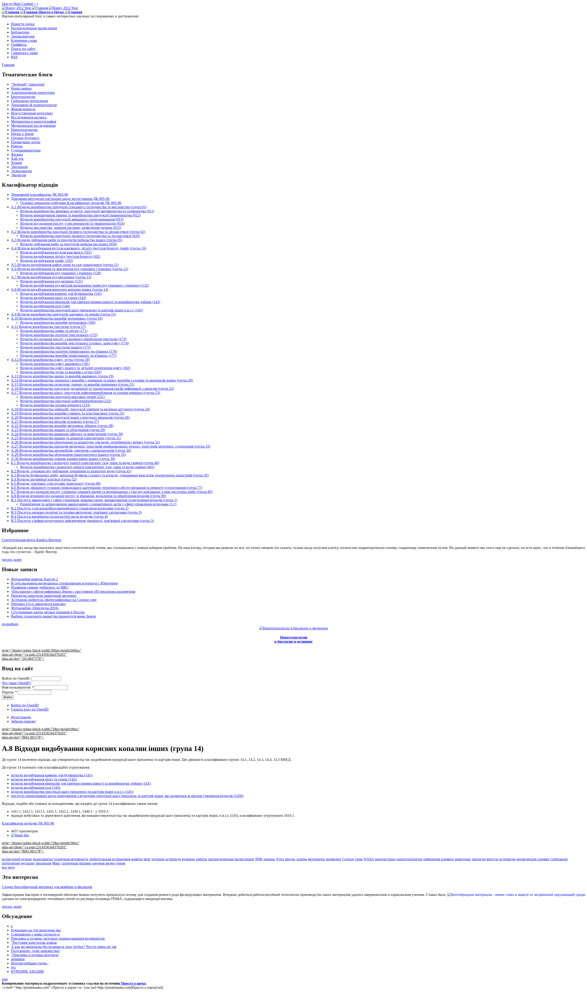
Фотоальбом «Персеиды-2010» (35, 608)
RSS (14, 57)
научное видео (103, 863)
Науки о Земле (22, 134)
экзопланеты (43, 859)
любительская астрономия (109, 859)
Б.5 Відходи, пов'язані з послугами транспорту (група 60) (56, 483)
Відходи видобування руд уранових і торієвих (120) (60, 273)
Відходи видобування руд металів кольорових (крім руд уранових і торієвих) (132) (84, 285)
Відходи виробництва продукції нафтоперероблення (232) (65, 401)
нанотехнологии (409, 859)
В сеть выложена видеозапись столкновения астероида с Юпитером (64, 583)
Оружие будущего (25, 138)
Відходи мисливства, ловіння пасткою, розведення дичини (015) (70, 228)
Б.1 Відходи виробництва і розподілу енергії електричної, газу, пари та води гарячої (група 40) (85, 463)
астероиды (507, 859)
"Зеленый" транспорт (28, 84)
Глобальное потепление (29, 101)
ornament (18, 959)
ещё (5, 979)
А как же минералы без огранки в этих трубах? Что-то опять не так (63, 947)
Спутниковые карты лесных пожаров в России (48, 612)
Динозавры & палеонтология (34, 105)
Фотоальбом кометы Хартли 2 (34, 579)
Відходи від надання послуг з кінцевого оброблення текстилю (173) (73, 339)
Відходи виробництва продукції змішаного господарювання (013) (71, 219)
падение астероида (166, 859)
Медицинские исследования (33, 125)
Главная (8, 65)
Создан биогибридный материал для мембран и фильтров (47, 887)
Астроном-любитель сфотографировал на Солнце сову (54, 600)
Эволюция (19, 167)
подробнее (10, 624)
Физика (17, 154)
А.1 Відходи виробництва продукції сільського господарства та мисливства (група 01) (79, 207)
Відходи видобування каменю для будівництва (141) (61, 294)
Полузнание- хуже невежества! (35, 951)
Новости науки (23, 24)
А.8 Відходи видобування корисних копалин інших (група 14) (59, 289)
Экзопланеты (21, 171)
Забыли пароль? (23, 721)
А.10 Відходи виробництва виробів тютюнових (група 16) (56, 318)
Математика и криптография (33, 121)
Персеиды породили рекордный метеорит (44, 596)
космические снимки (533, 859)
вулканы (188, 859)
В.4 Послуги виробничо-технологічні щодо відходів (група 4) (59, 516)
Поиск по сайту (23, 49)
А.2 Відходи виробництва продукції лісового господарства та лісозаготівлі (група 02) (78, 232)
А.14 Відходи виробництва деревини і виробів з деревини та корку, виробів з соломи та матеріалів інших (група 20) (102, 380)
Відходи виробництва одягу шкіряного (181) (55, 364)
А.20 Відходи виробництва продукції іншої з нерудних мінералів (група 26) (70, 417)
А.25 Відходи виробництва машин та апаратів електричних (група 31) (66, 438)
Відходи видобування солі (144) (45, 306)
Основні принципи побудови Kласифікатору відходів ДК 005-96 (70, 203)
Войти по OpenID (25, 705)
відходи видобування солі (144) (35, 787)
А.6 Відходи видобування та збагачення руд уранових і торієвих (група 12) (69, 269)
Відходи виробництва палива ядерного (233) (55, 405)
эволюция (43, 863)
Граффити (19, 45)
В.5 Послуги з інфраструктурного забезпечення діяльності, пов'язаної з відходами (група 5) (82, 521)
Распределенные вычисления (34, 28)
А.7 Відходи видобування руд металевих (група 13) (51, 277)
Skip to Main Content (17, 4)
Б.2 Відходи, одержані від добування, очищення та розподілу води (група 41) (71, 471)
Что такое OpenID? (16, 683)
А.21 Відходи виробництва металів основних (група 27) (55, 422)
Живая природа (23, 109)
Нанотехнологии (24, 130)
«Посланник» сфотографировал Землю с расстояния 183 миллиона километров (73, 591)
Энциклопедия (22, 36)
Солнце (348, 859)
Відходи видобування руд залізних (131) (51, 281)
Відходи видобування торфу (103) (46, 261)
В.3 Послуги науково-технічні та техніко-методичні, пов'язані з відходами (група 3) (76, 512)
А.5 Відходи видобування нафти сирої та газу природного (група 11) (65, 265)
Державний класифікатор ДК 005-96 (39, 195)
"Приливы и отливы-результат (35, 955)
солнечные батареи (76, 863)
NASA (369, 859)
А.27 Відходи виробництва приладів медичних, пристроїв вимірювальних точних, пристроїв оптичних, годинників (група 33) (110, 446)
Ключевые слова (24, 40)
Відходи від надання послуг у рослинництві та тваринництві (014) (72, 223)
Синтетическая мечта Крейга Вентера (31, 540)
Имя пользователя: (18, 687)
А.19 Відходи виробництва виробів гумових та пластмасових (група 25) (67, 413)
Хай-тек (17, 159)
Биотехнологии (23, 97)
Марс (56, 863)
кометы (137, 859)
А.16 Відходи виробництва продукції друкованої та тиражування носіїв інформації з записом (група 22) (92, 388)
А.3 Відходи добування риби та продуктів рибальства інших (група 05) (66, 240)
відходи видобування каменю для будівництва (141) (51, 775)
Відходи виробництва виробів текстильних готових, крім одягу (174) (74, 343)
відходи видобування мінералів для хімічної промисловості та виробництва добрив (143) (80, 783)
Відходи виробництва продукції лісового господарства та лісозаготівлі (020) (80, 236)
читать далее (12, 560)
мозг (147, 859)
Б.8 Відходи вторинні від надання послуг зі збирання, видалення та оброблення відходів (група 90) (88, 496)
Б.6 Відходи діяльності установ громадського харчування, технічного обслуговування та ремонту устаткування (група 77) (106, 488)
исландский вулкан (17, 859)
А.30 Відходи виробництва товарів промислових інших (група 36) (63, 459)
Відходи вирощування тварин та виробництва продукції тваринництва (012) (80, 215)
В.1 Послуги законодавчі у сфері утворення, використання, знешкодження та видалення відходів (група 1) (94, 500)
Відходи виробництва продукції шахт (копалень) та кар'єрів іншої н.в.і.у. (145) (81, 310)
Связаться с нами (24, 53)
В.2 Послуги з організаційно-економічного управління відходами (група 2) (69, 508)
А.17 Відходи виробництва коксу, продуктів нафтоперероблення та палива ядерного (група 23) (85, 393)
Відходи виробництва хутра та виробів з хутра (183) (60, 372)
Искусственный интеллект (32, 113)
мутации (28, 863)
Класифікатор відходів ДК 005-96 (28, 823)
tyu (13, 967)
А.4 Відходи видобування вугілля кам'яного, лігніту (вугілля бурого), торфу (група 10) (78, 248)
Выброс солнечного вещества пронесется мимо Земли (53, 616)
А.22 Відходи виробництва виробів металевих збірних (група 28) (62, 426)
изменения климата (438, 859)
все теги (8, 867)
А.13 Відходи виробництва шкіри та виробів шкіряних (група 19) (62, 376)
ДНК (259, 859)
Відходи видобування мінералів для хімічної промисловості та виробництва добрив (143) (90, 302)
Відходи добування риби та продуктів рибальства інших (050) (68, 244)
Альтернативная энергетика (33, 92)
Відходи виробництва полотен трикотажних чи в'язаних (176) (68, 351)
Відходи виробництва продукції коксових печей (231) (62, 397)
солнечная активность (71, 859)
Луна (280, 859)
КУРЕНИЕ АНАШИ (27, 971)
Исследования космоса (29, 117)
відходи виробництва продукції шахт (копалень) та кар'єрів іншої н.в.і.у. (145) (72, 792)
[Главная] (40, 8)
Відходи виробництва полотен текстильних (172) (58, 335)
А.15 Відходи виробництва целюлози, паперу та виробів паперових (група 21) (72, 384)
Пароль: (9, 692)
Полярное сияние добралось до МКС (40, 587)
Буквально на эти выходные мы (36, 930)
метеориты (316, 859)
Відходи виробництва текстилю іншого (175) (55, 347)
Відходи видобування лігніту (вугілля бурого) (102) (60, 256)
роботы (201, 859)
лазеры (301, 859)
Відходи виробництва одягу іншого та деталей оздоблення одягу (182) (75, 368)
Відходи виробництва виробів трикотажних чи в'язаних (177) (68, 355)
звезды (290, 859)
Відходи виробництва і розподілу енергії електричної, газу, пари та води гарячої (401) (87, 467)
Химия (16, 163)
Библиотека (20, 32)
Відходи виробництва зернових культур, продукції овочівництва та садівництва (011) (87, 211)
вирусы (492, 859)
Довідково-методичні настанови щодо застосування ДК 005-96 (60, 199)
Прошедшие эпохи (25, 142)
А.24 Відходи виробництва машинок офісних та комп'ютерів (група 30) (67, 434)
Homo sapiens (21, 88)
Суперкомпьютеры (26, 150)
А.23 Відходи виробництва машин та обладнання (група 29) (58, 430)
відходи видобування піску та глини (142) (43, 779)
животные (463, 859)
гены (359, 859)
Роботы (17, 146)
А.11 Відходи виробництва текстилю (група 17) (48, 327)
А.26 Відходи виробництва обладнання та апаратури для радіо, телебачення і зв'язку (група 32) (85, 442)
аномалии (333, 859)
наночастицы (385, 859)
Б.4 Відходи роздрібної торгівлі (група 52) (44, 479)
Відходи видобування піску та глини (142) (53, 298)
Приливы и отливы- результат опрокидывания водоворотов (58, 938)
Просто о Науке (51, 12)
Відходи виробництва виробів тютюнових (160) (57, 322)
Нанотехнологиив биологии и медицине (293, 639)
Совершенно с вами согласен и (35, 934)
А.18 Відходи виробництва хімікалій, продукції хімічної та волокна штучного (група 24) (80, 409)
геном (120, 863)
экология (479, 859)
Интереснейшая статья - (29, 963)
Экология (18, 175)
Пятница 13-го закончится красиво (38, 604)
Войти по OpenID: (16, 678)
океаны (269, 859)
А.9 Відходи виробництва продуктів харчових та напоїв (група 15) (63, 314)
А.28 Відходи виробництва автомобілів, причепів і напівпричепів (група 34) (71, 450)
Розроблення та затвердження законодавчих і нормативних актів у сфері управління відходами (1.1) (98, 504)
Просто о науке (133, 983)
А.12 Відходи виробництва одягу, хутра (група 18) (50, 360)
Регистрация (21, 717)
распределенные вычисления (231, 859)
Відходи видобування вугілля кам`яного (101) (55, 252)
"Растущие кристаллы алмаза (34, 942)
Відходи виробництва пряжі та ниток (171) (53, 331)
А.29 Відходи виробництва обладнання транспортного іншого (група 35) (68, 455)
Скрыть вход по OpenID (30, 709)
